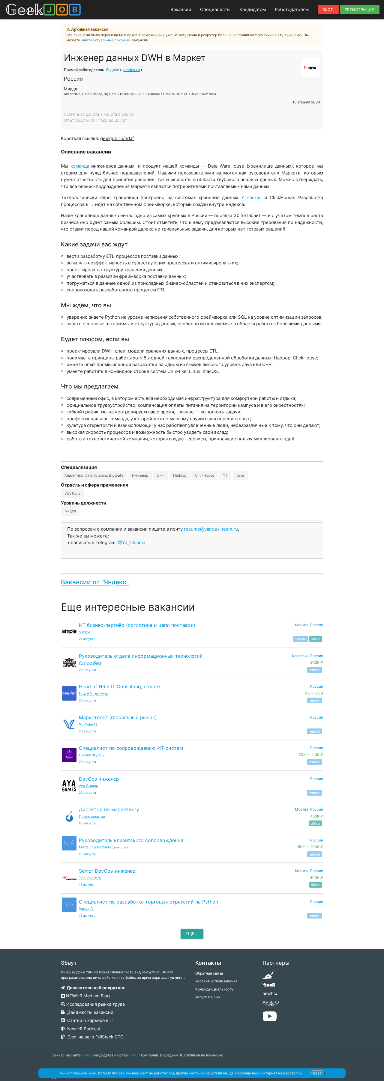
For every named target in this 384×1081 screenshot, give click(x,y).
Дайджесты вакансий (89, 1012)
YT (225, 475)
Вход (328, 9)
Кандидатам (252, 9)
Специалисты (215, 9)
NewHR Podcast (82, 1028)
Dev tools (72, 493)
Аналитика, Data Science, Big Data (93, 475)
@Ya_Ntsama (131, 542)
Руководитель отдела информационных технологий (141, 656)
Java (240, 475)
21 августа (87, 639)
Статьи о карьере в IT (89, 1020)
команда (80, 166)
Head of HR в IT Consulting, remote (119, 686)
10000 (134, 1055)
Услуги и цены (207, 997)
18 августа (87, 885)
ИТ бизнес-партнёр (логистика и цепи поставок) (137, 625)
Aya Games (88, 785)
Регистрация (360, 9)
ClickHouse (204, 475)
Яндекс (112, 69)
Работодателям (292, 9)
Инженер (140, 475)
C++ (160, 475)
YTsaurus (252, 197)
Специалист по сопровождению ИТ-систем (131, 748)
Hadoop (179, 475)
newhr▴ (269, 993)
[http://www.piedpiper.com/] (268, 976)
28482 (87, 1055)
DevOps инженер (99, 779)
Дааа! (317, 1073)
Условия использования (216, 981)
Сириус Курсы (91, 755)
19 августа (87, 823)
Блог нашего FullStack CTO (94, 1036)
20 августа (87, 670)
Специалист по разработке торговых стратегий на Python (148, 902)
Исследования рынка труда (95, 1004)
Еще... (192, 933)
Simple (84, 632)
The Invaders (90, 878)
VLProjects (88, 724)
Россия (316, 717)
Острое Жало (90, 662)
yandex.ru (131, 69)
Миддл (70, 511)
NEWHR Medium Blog (87, 995)
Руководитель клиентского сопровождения (131, 840)
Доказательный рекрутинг (95, 987)
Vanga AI (86, 908)
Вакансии (180, 9)
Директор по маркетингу (109, 809)
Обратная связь (209, 973)
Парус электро (92, 816)
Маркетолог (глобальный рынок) (118, 717)
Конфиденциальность (214, 989)
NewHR (94, 693)
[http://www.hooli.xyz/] (268, 986)
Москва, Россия (309, 625)
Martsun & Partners (103, 847)
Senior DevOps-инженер (107, 871)
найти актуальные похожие (106, 40)
